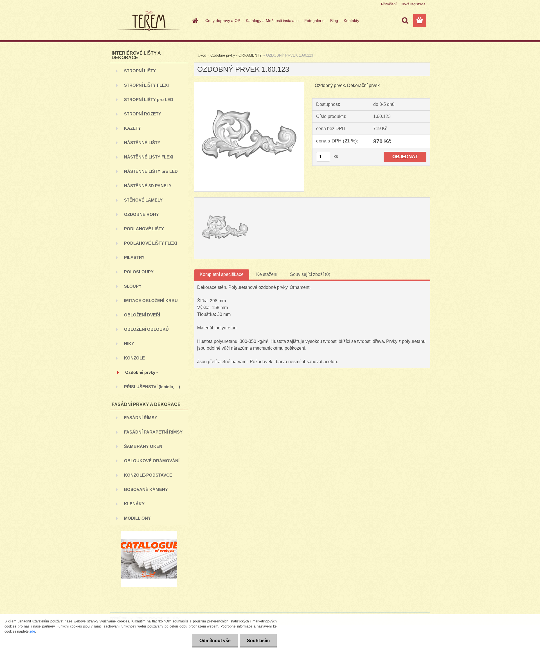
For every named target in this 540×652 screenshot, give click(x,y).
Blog (334, 20)
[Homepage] (194, 20)
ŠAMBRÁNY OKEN (143, 446)
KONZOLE (134, 358)
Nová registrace (413, 4)
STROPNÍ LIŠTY (140, 70)
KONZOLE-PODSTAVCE (148, 475)
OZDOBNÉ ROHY (141, 214)
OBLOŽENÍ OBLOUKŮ (146, 329)
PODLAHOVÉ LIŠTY (144, 228)
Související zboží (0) (310, 274)
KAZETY (132, 128)
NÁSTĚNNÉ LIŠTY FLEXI (148, 157)
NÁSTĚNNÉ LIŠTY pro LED (151, 171)
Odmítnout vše (215, 640)
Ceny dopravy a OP (222, 20)
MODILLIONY (137, 518)
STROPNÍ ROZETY (142, 113)
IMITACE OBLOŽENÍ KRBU (151, 300)
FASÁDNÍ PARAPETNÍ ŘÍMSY (153, 432)
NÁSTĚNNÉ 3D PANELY (148, 185)
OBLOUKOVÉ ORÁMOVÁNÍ (151, 460)
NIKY (129, 343)
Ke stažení (266, 274)
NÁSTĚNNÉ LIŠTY (142, 142)
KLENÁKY (134, 503)
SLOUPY (132, 286)
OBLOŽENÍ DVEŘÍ (142, 314)
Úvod (202, 55)
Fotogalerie (314, 20)
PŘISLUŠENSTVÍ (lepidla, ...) (152, 386)
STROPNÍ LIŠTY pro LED (148, 99)
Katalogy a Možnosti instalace (272, 20)
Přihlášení (389, 4)
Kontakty (351, 20)
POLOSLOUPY (139, 271)
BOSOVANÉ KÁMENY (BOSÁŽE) (146, 491)
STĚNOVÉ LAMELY (143, 200)
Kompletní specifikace (222, 274)
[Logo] (148, 21)
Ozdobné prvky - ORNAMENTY (141, 374)
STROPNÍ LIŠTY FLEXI (146, 85)
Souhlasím (258, 640)
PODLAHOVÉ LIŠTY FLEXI (150, 243)
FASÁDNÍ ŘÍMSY (140, 417)
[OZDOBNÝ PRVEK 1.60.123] (249, 84)
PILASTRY (134, 257)
